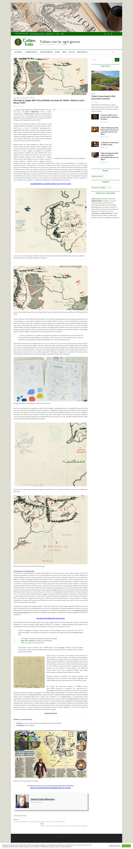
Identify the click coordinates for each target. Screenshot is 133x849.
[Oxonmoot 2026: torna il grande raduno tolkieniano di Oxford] (95, 116)
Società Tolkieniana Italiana (37, 33)
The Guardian (20, 725)
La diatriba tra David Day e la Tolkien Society (110, 144)
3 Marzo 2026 (105, 162)
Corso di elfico (82, 52)
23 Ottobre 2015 (19, 106)
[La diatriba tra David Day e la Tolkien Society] (95, 144)
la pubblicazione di (80, 610)
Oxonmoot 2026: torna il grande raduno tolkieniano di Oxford (110, 117)
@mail (62, 33)
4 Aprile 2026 (105, 122)
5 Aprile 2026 (95, 102)
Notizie (57, 52)
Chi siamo (17, 52)
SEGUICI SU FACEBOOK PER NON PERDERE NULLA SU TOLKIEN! (50, 788)
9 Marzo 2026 (105, 147)
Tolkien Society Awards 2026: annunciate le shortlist (103, 97)
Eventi (64, 52)
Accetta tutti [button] (126, 846)
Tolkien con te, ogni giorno (60, 42)
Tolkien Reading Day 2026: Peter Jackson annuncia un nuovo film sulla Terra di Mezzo (110, 131)
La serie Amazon (30, 52)
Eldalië (57, 33)
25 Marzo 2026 (105, 136)
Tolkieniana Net (50, 33)
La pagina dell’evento (50, 713)
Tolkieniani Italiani (96, 201)
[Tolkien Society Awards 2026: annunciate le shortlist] (105, 81)
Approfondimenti (46, 52)
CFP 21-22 (72, 52)
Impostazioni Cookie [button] (114, 846)
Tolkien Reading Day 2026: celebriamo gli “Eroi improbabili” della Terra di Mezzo (109, 156)
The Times (19, 723)
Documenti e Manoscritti (21, 97)
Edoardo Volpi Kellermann (43, 799)
